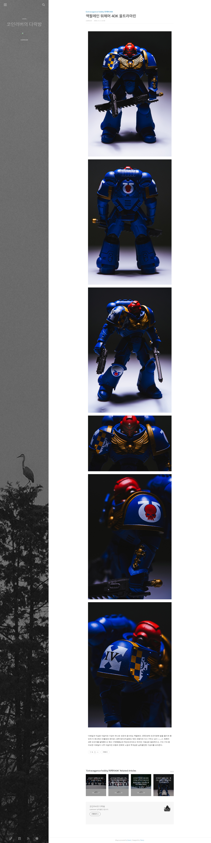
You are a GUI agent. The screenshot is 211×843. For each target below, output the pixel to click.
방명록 (20, 838)
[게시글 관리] (97, 752)
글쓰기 (11, 838)
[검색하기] (43, 5)
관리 (37, 838)
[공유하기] (95, 752)
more (172, 771)
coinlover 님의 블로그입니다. (99, 809)
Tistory (142, 840)
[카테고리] (5, 4)
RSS (28, 838)
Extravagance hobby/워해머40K (99, 12)
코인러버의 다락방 (24, 24)
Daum (129, 840)
